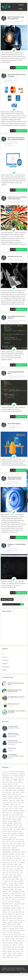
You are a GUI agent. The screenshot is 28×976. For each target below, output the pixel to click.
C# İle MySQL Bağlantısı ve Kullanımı (16, 696)
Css (23, 779)
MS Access (11, 903)
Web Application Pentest (7, 839)
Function (23, 920)
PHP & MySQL (8, 80)
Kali (15, 866)
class (11, 926)
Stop (21, 911)
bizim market (22, 936)
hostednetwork (20, 881)
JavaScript (4, 887)
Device (19, 920)
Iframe (23, 940)
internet (20, 864)
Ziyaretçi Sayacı (14, 852)
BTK (20, 914)
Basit (8, 773)
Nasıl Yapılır (17, 814)
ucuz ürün (10, 932)
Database (13, 845)
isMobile (15, 922)
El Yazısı (20, 831)
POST (4, 899)
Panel (7, 827)
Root (16, 835)
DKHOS (6, 893)
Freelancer (17, 870)
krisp (19, 947)
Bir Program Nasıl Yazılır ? (14, 703)
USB (21, 899)
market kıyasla (5, 934)
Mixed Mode (10, 823)
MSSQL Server (17, 901)
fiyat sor (22, 938)
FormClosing (15, 798)
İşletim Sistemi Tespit (6, 849)
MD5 (23, 788)
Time (15, 868)
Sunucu (10, 874)
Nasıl (11, 812)
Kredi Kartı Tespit (6, 944)
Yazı (22, 827)
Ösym (8, 868)
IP (14, 777)
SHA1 (3, 790)
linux (21, 856)
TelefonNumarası (6, 889)
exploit (15, 802)
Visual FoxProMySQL (6, 907)
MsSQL (23, 843)
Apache (14, 874)
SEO (10, 814)
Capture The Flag (14, 893)
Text (19, 777)
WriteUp (10, 916)
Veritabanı (4, 845)
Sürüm (22, 872)
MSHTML (16, 827)
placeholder (15, 926)
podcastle (9, 949)
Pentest (22, 854)
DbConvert (22, 845)
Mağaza (7, 897)
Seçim (8, 843)
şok (3, 936)
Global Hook (16, 796)
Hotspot (4, 866)
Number (18, 887)
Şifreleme (18, 792)
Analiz (21, 814)
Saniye (7, 885)
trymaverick (5, 953)
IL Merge (20, 775)
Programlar (22, 201)
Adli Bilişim (14, 899)
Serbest (21, 870)
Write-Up (15, 916)
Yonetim (20, 825)
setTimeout (5, 928)
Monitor (20, 860)
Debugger (11, 889)
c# (17, 773)
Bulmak (20, 779)
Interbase (4, 905)
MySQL (20, 798)
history (4, 930)
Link (7, 816)
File (15, 858)
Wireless (6, 808)
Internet (4, 860)
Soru (14, 800)
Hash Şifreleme (19, 788)
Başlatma (21, 771)
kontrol (18, 802)
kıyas (3, 938)
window (16, 928)
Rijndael (9, 794)
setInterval (21, 926)
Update (19, 841)
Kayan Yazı (14, 924)
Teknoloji (22, 21)
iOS (12, 831)
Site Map (4, 819)
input (8, 926)
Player (10, 940)
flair (13, 949)
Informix (8, 905)
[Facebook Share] (11, 67)
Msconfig (4, 862)
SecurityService (12, 854)
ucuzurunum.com (16, 932)
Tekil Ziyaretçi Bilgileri (15, 849)
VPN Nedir (23, 930)
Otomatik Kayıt (21, 883)
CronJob (13, 911)
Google (4, 816)
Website (14, 918)
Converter (17, 845)
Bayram (4, 825)
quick (13, 947)
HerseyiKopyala (16, 877)
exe (9, 775)
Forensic (20, 893)
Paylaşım (8, 866)
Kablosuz (16, 864)
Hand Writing (14, 833)
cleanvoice (4, 949)
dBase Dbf (16, 905)
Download (8, 860)
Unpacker (20, 889)
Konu (17, 816)
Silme (15, 843)
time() (13, 870)
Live (3, 901)
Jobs (7, 872)
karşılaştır (20, 934)
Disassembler (5, 891)
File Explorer (5, 835)
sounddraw (20, 953)
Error (14, 839)
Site (15, 872)
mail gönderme (5, 775)
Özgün (10, 816)
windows (17, 856)
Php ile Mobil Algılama (14, 423)
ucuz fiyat (17, 938)
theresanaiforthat (19, 955)
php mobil (20, 922)
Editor (20, 827)
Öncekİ (4, 599)
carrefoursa (16, 936)
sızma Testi (9, 856)
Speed (16, 860)
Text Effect (19, 924)
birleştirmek (16, 775)
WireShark (10, 914)
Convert (4, 779)
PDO (10, 841)
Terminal (4, 868)
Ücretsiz (22, 806)
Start (23, 911)
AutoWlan (4, 883)
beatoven (22, 947)
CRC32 (9, 895)
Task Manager (20, 835)
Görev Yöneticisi (5, 837)
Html (7, 781)
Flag (14, 914)
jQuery (4, 781)
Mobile (15, 920)
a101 (23, 934)
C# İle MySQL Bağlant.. (12, 754)
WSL (19, 897)
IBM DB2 (19, 903)
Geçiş (3, 874)
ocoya (14, 951)
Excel (12, 905)
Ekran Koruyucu (13, 773)
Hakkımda (21, 5)
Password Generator (11, 788)
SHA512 (14, 790)
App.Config (16, 823)
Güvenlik (4, 856)
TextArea (15, 883)
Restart (17, 911)
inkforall (15, 957)
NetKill (19, 909)
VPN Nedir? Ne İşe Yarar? (15, 256)
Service (14, 862)
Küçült (16, 784)
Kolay (14, 829)
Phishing (4, 920)
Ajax (21, 885)
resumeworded (9, 955)
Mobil (13, 816)
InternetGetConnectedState (8, 786)
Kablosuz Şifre (22, 810)
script (16, 804)
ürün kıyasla (11, 934)
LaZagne (4, 909)
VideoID (14, 940)
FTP (9, 835)
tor (7, 932)
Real (16, 777)
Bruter (9, 901)
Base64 (23, 914)
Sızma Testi (8, 879)
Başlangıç (4, 773)
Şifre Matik (4, 788)
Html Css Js (22, 320)
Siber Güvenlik (8, 483)
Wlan (12, 881)
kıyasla (16, 934)
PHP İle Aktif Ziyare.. (12, 748)
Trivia (24, 893)
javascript (7, 804)
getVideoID (19, 940)
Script (17, 825)
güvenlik (22, 802)
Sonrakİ (10, 599)
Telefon (8, 812)
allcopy (4, 879)
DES (3, 794)
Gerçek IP (9, 847)
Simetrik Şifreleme (8, 792)
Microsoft (11, 897)
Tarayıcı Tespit (14, 847)
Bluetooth (12, 835)
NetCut (16, 909)
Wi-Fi (9, 881)
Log (19, 794)
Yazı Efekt (9, 924)
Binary (22, 777)
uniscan (13, 856)
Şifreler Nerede (15, 810)
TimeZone (18, 868)
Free (19, 806)
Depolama (10, 810)
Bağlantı (19, 786)
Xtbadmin (15, 806)
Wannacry (11, 920)
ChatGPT (4, 947)
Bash (3, 914)
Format (22, 887)
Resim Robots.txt (22, 816)
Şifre (13, 808)
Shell (6, 914)
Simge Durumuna (11, 784)
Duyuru (11, 868)
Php (24, 775)
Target (14, 837)
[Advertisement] (14, 629)
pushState (21, 928)
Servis (24, 860)
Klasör (7, 858)
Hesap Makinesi (5, 814)
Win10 (24, 895)
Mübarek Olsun (9, 825)
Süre (11, 779)
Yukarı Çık (15, 781)
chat (16, 947)
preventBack (11, 928)
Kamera (12, 864)
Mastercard (14, 944)
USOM (17, 914)
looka (14, 955)
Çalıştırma (23, 829)
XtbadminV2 (17, 885)
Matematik (22, 862)
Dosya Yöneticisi (21, 833)
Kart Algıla (16, 942)
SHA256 (7, 790)
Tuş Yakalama (10, 796)
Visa (10, 944)
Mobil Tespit (10, 922)
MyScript (9, 833)
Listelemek (11, 858)
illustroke (16, 949)
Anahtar (16, 808)
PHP (19, 804)
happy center (7, 936)
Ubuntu (7, 874)
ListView (22, 800)
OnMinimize (20, 781)
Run (11, 862)
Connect (4, 843)
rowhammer (12, 804)
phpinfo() (19, 874)
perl (24, 856)
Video (4, 940)
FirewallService (5, 854)
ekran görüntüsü (22, 773)
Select (13, 841)
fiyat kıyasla (12, 938)
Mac (3, 893)
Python (21, 879)
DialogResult (22, 796)
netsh (16, 881)
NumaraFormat (10, 887)
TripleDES (13, 794)
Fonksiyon (10, 877)
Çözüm (8, 864)
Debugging (15, 821)
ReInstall (15, 897)
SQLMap (13, 879)
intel (3, 804)
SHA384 (10, 790)
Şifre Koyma (19, 819)
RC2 (5, 794)
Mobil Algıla (5, 922)
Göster (4, 841)
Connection (13, 907)
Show (17, 839)
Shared (21, 866)
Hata (22, 839)
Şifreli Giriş (9, 819)
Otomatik (13, 771)
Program (17, 771)
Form (9, 771)
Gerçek (11, 777)
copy (21, 877)
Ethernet (8, 909)
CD (23, 899)
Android (4, 812)
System (11, 837)
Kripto (14, 792)
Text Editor (11, 827)
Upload (12, 860)
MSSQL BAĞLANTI (6, 777)
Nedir (13, 814)
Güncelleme (19, 843)
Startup (8, 862)
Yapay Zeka (9, 947)
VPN (7, 920)
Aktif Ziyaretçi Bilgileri (6, 852)
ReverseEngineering (16, 891)
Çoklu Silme (5, 802)
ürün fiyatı (7, 938)
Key (17, 794)
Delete (23, 841)
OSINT (4, 918)
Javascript (4, 924)
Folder (18, 858)
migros (12, 936)
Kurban (20, 823)
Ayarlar (12, 866)
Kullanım (10, 800)
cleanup (4, 955)
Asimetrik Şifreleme (20, 790)
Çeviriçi (8, 845)
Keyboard (16, 831)
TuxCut (12, 909)
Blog (14, 825)
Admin (4, 827)
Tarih (7, 870)
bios (9, 802)
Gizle (7, 841)
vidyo (22, 951)
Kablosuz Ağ (5, 810)
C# (2, 654)
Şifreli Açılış (5, 821)
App (11, 829)
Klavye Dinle (5, 796)
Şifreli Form (14, 819)
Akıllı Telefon (5, 831)
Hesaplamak (15, 779)
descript (8, 957)
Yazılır (14, 812)
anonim (4, 932)
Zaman (4, 870)
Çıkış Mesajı (5, 798)
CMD (23, 907)
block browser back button (15, 930)
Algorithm (22, 891)
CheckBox (18, 800)
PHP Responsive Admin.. (13, 726)
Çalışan (4, 872)
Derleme (19, 821)
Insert (16, 841)
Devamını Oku (21, 67)
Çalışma (8, 779)
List (20, 858)
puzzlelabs (14, 953)
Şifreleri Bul (19, 907)
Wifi (3, 808)
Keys (10, 808)
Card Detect (11, 942)
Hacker (18, 899)
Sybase (23, 903)
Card (7, 942)
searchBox (4, 926)
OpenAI (20, 944)
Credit (4, 942)
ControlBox (5, 784)
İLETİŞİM (20, 8)
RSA (3, 792)
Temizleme (23, 852)
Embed (7, 940)
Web (12, 872)
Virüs (19, 852)
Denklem (4, 864)
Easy (8, 829)
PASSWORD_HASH (18, 895)
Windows (17, 879)
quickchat (9, 953)
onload (7, 930)
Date (22, 868)
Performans (5, 911)
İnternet (15, 786)
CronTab (9, 911)
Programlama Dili (20, 812)
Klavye (9, 831)
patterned (21, 949)
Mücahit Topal (23, 972)
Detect (16, 889)
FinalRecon (20, 916)
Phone (15, 887)
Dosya (4, 858)
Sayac (4, 885)
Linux (18, 866)
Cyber (7, 899)
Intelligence (5, 895)
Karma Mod (5, 823)
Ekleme (11, 843)
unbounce (18, 951)
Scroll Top (11, 781)
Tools (6, 901)
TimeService (18, 854)
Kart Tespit (21, 942)
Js (7, 883)
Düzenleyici (5, 829)
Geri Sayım (11, 883)
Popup (6, 771)
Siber (10, 899)
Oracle (15, 903)
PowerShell (23, 897)
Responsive (10, 806)
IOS (18, 862)
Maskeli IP (4, 847)
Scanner (10, 918)
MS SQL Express (5, 903)
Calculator (4, 833)
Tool (7, 918)
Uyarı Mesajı (10, 798)
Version (18, 872)
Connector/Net (5, 800)
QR (3, 916)
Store (3, 897)
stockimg (4, 951)
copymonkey (9, 951)
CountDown (11, 885)
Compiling (10, 821)
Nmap (13, 901)
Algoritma (22, 792)
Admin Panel (5, 806)
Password (20, 808)
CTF (9, 893)
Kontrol (23, 786)
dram (12, 802)
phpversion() (5, 877)
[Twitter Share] (14, 67)
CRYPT (12, 895)
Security (9, 891)
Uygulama (18, 829)
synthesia (4, 957)
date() (10, 870)
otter (12, 957)
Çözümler (6, 916)
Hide (19, 839)
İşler (9, 872)
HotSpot (6, 881)
